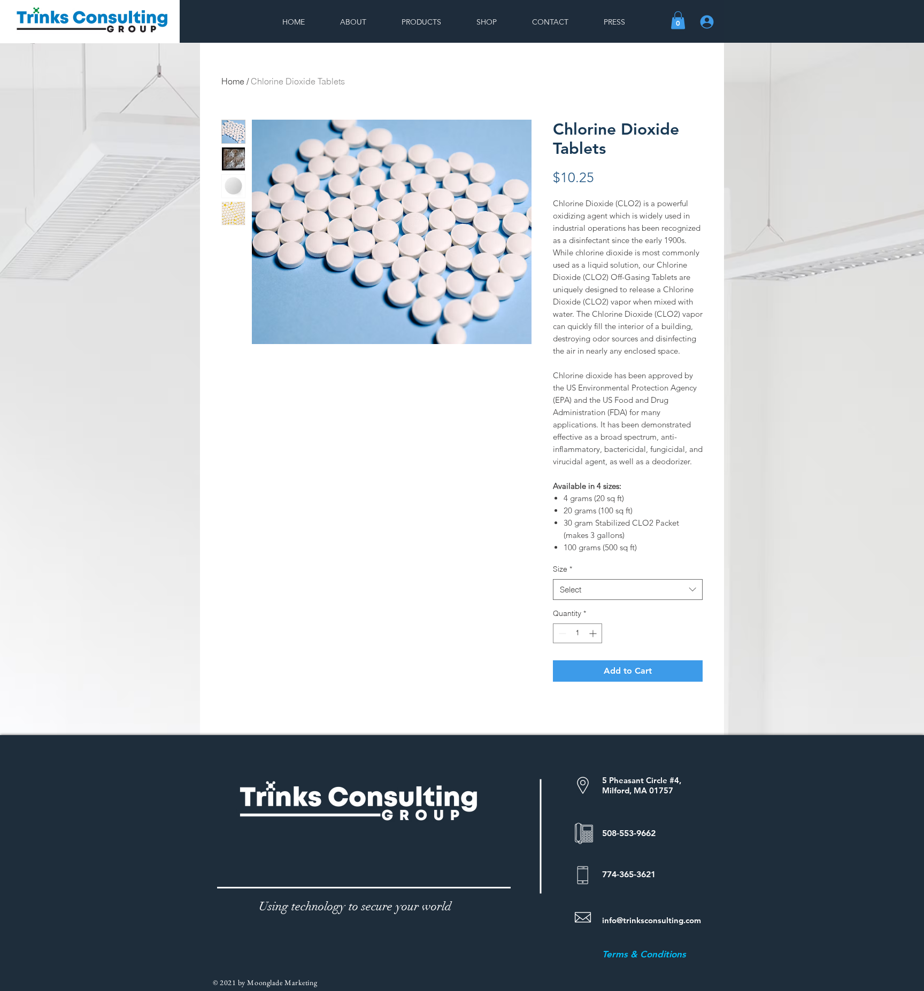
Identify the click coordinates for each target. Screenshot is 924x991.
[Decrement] (561, 633)
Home (232, 81)
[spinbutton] (577, 633)
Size (562, 569)
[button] (678, 20)
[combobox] (628, 589)
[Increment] (593, 633)
